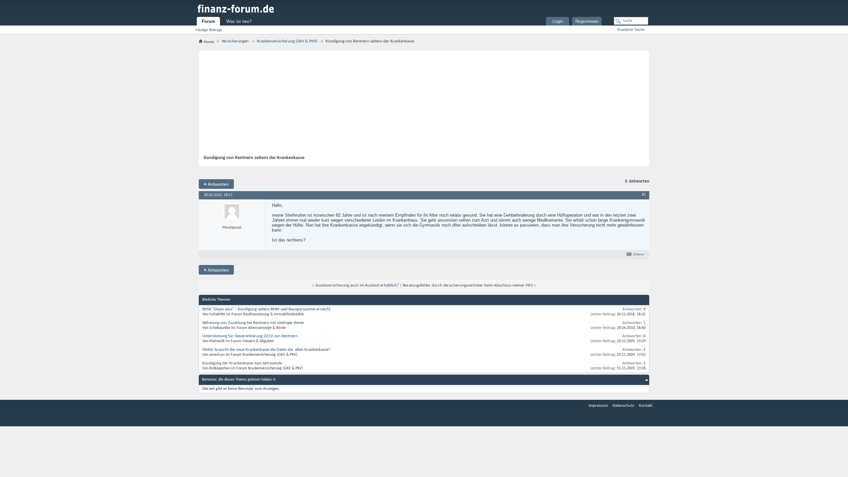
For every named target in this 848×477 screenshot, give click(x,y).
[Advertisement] (420, 105)
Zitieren (638, 254)
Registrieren (586, 21)
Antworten (216, 184)
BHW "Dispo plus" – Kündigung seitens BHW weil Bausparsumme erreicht (266, 309)
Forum (208, 21)
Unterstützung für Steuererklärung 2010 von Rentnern (250, 336)
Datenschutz (623, 405)
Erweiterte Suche (631, 29)
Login (558, 21)
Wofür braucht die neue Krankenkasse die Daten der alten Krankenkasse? (266, 349)
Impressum (598, 405)
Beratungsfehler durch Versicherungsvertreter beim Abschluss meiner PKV (468, 285)
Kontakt (646, 405)
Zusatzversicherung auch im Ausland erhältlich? (357, 285)
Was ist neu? (238, 21)
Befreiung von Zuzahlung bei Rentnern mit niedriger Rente (253, 323)
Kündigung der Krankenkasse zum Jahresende (242, 363)
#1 (644, 195)
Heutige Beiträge (209, 30)
